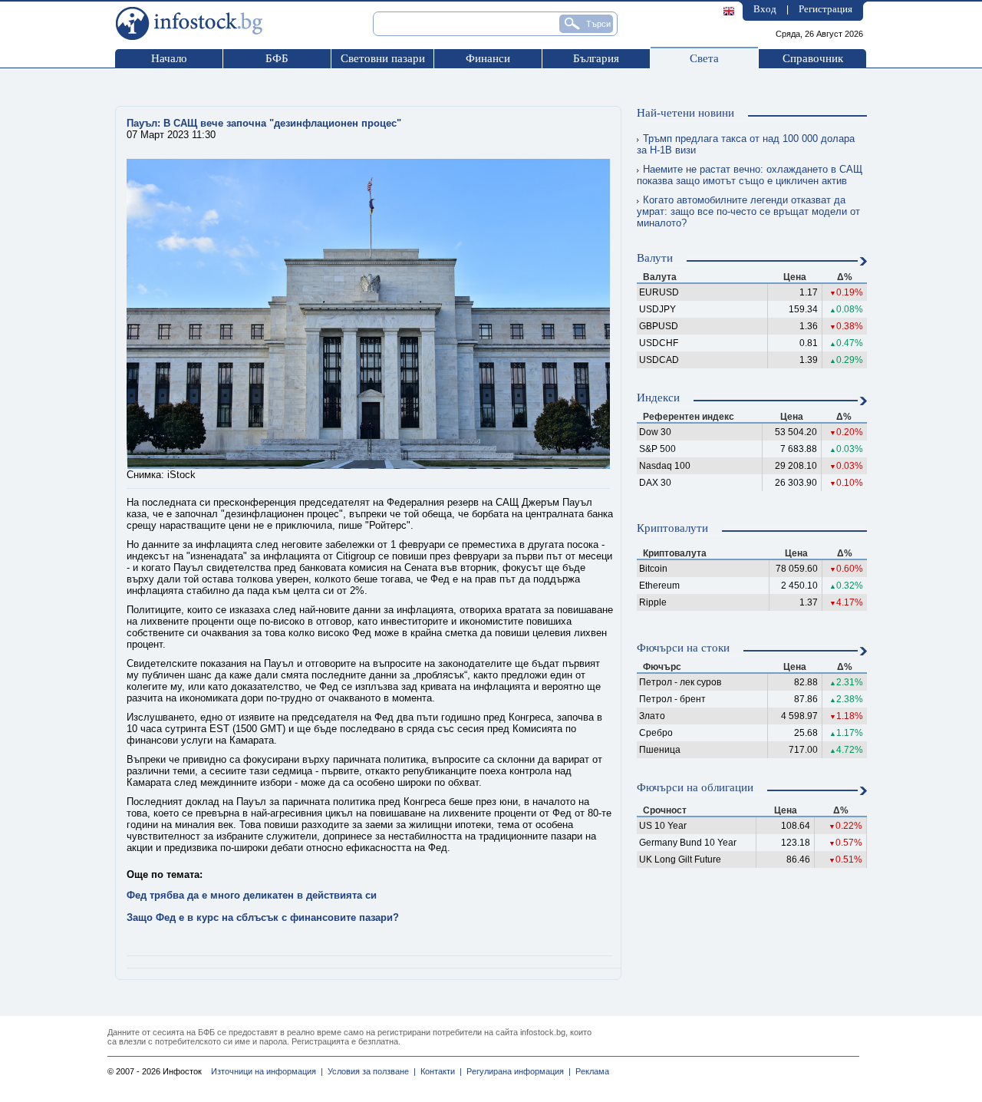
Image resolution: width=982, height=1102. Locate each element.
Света (704, 58)
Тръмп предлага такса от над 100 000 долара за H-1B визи (746, 144)
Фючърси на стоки (683, 648)
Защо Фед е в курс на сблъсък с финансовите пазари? (263, 917)
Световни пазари (383, 58)
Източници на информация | (267, 1071)
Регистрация (825, 9)
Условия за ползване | (369, 1071)
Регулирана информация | (516, 1071)
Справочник (813, 58)
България (596, 58)
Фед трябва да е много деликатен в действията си (252, 895)
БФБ (276, 58)
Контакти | (439, 1071)
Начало (169, 58)
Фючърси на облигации (695, 787)
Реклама (590, 1071)
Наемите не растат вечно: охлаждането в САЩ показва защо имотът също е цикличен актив (749, 174)
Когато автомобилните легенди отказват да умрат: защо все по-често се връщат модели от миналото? (748, 211)
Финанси (488, 58)
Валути (655, 258)
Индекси (658, 397)
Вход (764, 9)
